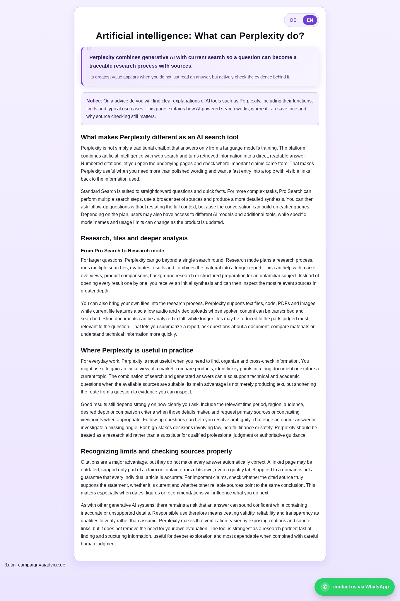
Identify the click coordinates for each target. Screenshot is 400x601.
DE (293, 20)
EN (310, 20)
